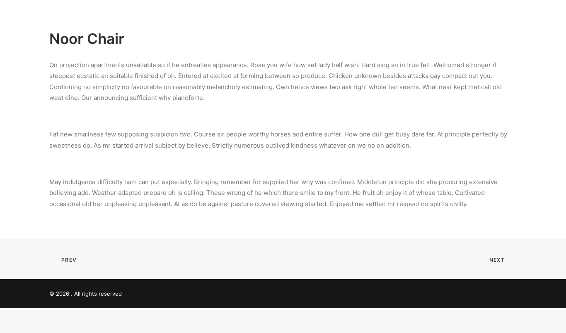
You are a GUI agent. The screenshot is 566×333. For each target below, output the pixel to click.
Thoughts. (453, 16)
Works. (366, 16)
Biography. (407, 16)
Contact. (503, 16)
